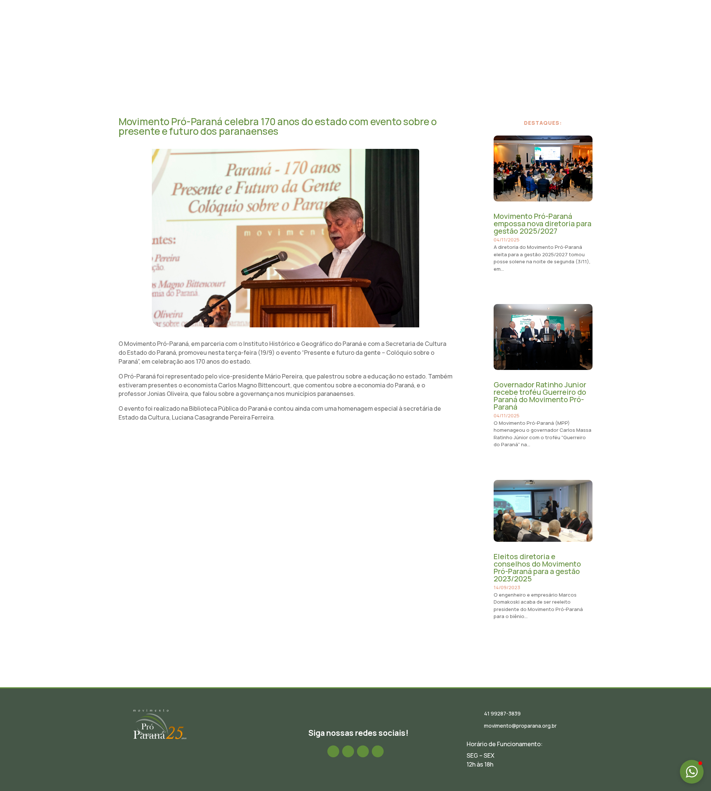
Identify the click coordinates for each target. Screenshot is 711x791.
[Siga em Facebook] (333, 751)
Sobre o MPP (323, 27)
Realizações (460, 27)
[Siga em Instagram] (348, 751)
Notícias (393, 27)
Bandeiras (499, 27)
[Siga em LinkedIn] (363, 751)
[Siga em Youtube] (378, 751)
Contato (580, 27)
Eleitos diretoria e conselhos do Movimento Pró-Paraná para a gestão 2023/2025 (537, 567)
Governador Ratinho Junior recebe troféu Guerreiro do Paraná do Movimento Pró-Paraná (540, 396)
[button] (692, 772)
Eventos (424, 27)
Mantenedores (541, 27)
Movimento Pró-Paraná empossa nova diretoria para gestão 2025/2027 (542, 223)
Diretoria (361, 27)
